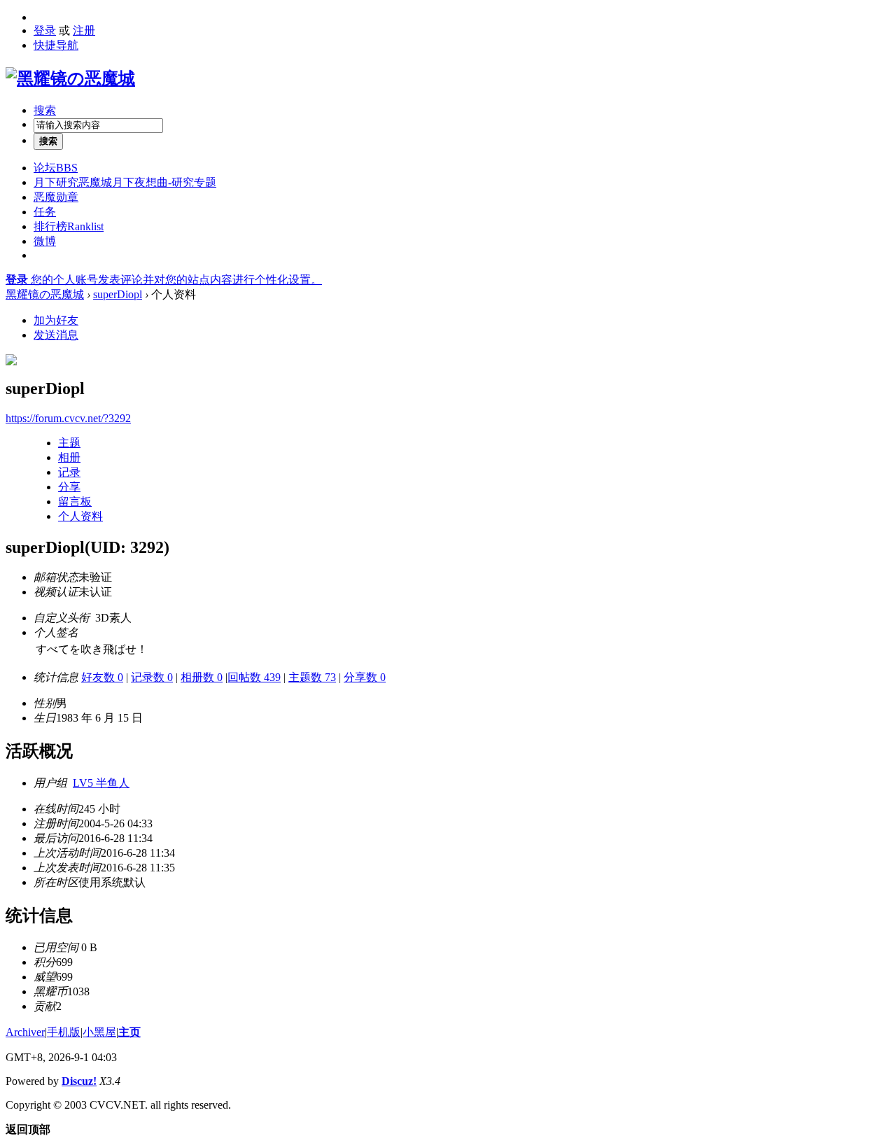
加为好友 (56, 320)
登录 (45, 30)
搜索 (45, 110)
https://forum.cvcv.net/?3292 (68, 418)
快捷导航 (56, 45)
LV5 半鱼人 (101, 783)
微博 (45, 241)
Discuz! (79, 1081)
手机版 (63, 1032)
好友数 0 (102, 677)
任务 (45, 212)
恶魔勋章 (56, 197)
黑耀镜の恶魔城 (45, 294)
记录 (69, 472)
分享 (69, 487)
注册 (84, 30)
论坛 (56, 168)
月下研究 (125, 182)
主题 (69, 443)
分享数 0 (365, 677)
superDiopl (117, 294)
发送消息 (56, 335)
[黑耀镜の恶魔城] (70, 78)
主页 (129, 1032)
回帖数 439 (254, 677)
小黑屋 (99, 1032)
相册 (69, 457)
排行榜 (69, 226)
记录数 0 (152, 677)
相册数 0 (202, 677)
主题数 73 (312, 677)
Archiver (25, 1032)
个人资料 (80, 516)
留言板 (75, 501)
